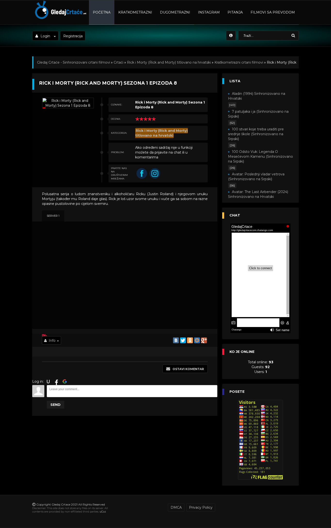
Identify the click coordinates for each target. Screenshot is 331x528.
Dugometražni (175, 12)
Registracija (73, 36)
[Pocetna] (60, 18)
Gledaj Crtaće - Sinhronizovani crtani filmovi (73, 62)
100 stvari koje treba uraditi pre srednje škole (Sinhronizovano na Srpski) (256, 134)
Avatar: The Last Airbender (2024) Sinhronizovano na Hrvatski (258, 194)
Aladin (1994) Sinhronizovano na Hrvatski (256, 96)
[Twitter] (183, 340)
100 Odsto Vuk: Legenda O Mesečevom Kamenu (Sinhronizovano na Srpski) (260, 156)
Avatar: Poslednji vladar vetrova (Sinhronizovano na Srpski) (256, 176)
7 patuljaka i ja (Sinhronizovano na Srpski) (258, 114)
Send (55, 404)
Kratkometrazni (135, 12)
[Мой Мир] (197, 340)
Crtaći (118, 62)
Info (52, 340)
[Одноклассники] (190, 340)
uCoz (103, 511)
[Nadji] (294, 36)
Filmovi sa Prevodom (273, 12)
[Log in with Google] (64, 381)
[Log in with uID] (48, 381)
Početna (101, 12)
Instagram (209, 12)
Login (45, 36)
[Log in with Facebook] (56, 381)
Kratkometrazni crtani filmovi (238, 62)
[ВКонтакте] (176, 340)
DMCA (176, 507)
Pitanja (235, 12)
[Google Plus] (204, 340)
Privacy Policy (201, 507)
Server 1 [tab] (53, 215)
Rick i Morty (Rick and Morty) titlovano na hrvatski (169, 62)
